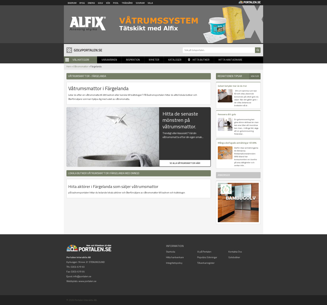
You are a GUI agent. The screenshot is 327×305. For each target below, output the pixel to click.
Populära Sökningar (207, 257)
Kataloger (174, 60)
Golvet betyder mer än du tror (232, 86)
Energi (91, 3)
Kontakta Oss (235, 251)
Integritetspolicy (174, 263)
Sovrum (140, 3)
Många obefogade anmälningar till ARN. (237, 142)
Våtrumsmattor (80, 66)
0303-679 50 (77, 267)
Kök (108, 3)
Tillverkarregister (206, 263)
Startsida (170, 251)
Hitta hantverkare (230, 60)
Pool (116, 3)
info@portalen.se (82, 276)
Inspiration (133, 60)
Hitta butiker (201, 60)
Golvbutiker (234, 257)
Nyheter (154, 60)
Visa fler (255, 76)
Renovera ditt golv (227, 114)
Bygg (82, 3)
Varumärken (109, 60)
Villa (150, 3)
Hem (68, 66)
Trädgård (127, 3)
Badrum (72, 3)
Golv (100, 3)
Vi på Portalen (204, 251)
